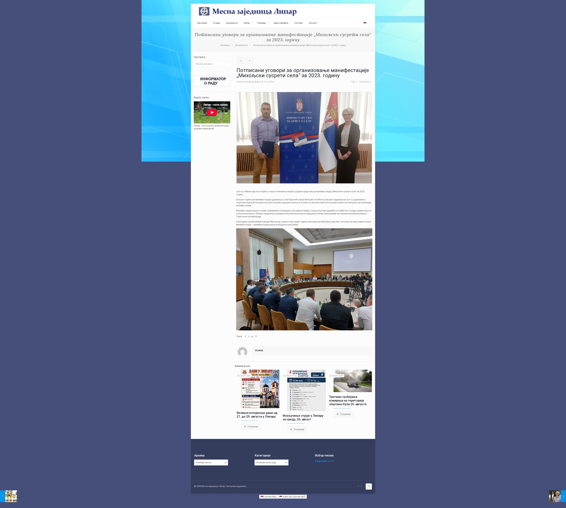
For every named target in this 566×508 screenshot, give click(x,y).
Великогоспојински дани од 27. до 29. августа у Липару (257, 414)
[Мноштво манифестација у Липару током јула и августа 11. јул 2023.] (557, 496)
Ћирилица (320, 461)
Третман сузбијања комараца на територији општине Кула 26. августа (347, 400)
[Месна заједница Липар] (259, 11)
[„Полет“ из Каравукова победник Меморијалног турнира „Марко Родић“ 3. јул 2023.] (8, 496)
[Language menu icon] (366, 23)
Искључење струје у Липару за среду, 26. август (303, 417)
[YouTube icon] (358, 486)
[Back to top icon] (369, 486)
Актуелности (241, 45)
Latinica (330, 461)
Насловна (225, 45)
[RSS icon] (362, 486)
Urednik (254, 82)
